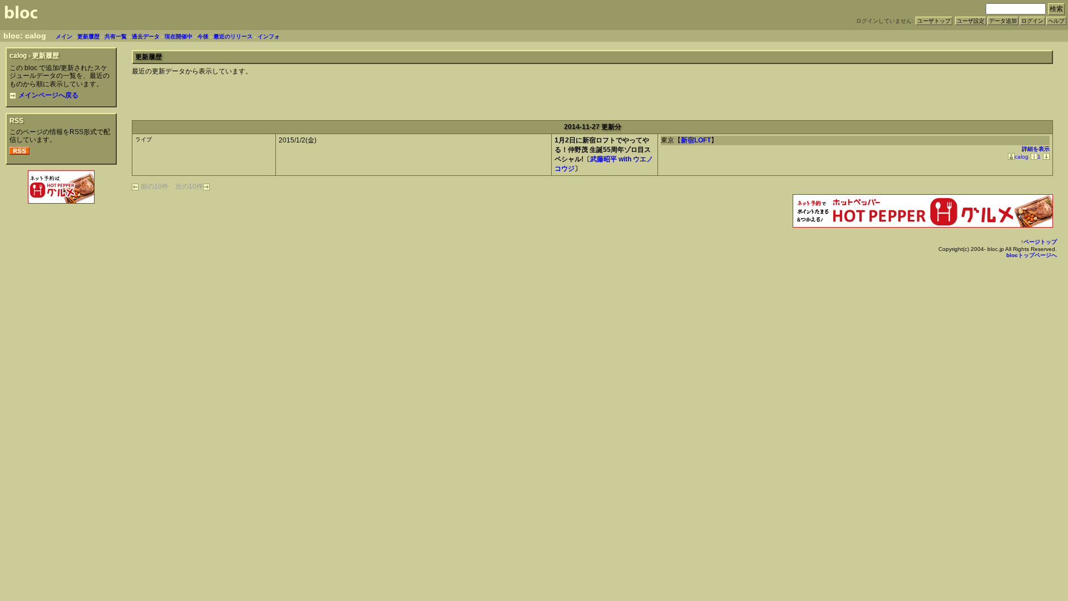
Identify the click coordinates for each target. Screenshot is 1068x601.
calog (1022, 157)
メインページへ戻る (48, 95)
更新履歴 (88, 36)
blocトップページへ (1031, 255)
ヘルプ (1056, 21)
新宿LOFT (696, 140)
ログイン (1032, 21)
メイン (64, 36)
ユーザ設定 (971, 21)
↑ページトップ (1039, 242)
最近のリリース (233, 36)
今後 (203, 36)
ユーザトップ (934, 21)
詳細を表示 (1036, 149)
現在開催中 (178, 36)
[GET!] (1045, 157)
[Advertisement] (61, 230)
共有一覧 (116, 36)
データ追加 (1003, 21)
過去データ (146, 36)
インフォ (269, 36)
